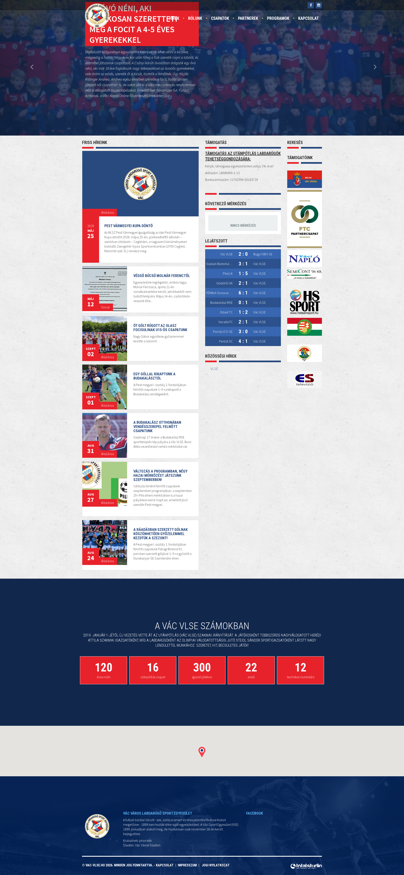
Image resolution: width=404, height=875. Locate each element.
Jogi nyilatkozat (215, 865)
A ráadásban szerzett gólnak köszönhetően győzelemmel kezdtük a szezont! (160, 533)
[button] (202, 752)
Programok (278, 18)
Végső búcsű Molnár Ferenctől (161, 275)
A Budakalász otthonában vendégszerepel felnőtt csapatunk (157, 426)
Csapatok (220, 18)
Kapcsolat (308, 18)
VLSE (214, 368)
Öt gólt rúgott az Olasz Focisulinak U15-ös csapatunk (160, 327)
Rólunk (195, 18)
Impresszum (188, 865)
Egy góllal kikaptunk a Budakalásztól (154, 376)
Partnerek (248, 18)
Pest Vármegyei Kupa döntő (128, 226)
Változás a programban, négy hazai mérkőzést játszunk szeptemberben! (160, 475)
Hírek (174, 18)
